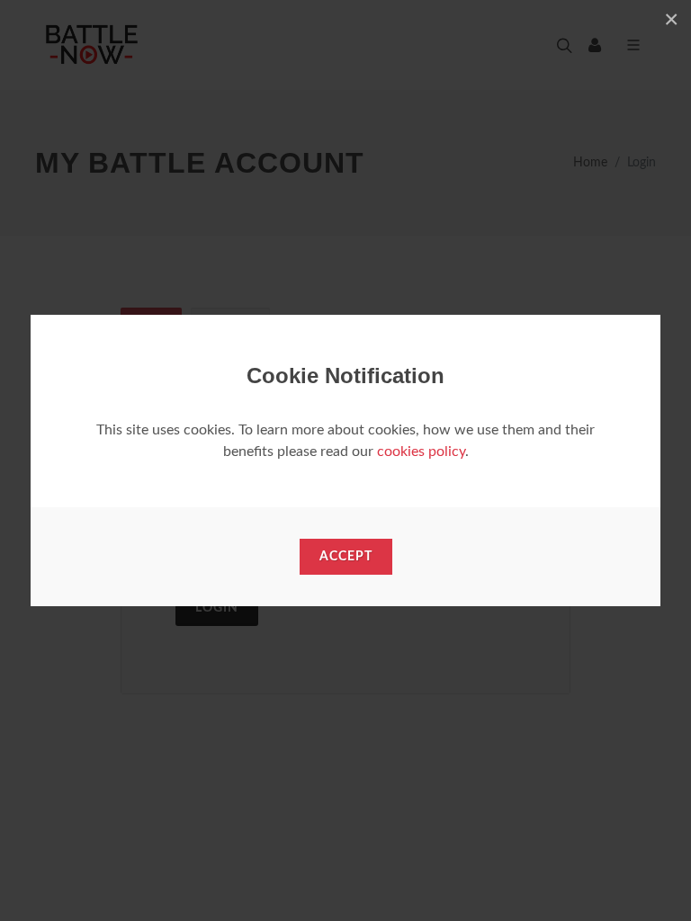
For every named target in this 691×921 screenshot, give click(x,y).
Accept (345, 556)
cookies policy (421, 451)
